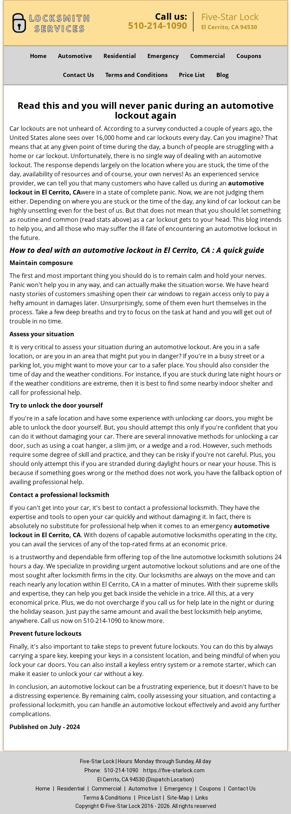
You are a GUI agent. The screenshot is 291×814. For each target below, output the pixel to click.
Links (202, 798)
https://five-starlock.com (174, 770)
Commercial (207, 56)
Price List (192, 74)
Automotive (75, 56)
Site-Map (178, 798)
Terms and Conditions (136, 74)
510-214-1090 (157, 25)
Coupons (248, 56)
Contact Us (78, 74)
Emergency (163, 56)
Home (38, 56)
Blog (222, 74)
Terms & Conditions (107, 798)
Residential (119, 56)
